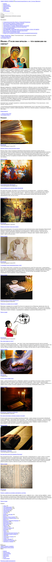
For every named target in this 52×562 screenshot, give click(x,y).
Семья (4, 535)
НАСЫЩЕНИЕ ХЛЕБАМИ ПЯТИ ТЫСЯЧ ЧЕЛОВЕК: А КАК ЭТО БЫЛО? (21, 29)
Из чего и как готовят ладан (7, 378)
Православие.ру (4, 111)
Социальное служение (8, 536)
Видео (4, 9)
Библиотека (6, 7)
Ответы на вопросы (7, 528)
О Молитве (9, 450)
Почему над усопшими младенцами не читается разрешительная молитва (20, 33)
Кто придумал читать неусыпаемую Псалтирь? (11, 454)
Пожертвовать (4, 547)
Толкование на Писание (12, 412)
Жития (4, 519)
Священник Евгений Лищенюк (10, 533)
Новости (5, 525)
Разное (4, 530)
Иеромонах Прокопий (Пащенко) (11, 520)
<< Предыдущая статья (6, 36)
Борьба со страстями (8, 514)
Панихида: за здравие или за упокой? (9, 303)
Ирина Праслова (7, 523)
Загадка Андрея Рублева (8, 28)
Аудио (4, 513)
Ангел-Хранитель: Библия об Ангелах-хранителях (15, 27)
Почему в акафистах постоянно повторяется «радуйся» (13, 492)
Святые (5, 531)
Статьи (4, 537)
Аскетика (5, 512)
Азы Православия (7, 507)
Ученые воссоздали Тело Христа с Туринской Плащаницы (16, 22)
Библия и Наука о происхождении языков (10, 148)
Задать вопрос (6, 11)
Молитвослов (6, 4)
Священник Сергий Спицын (10, 534)
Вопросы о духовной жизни (9, 518)
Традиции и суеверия (8, 541)
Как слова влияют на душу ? (7, 341)
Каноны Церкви (7, 6)
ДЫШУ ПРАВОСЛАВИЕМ (7, 1)
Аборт (4, 505)
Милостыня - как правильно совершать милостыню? (15, 30)
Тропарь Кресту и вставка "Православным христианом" (16, 25)
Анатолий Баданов (5, 184)
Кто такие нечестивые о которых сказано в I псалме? (13, 415)
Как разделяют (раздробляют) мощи (11, 31)
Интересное (3, 144)
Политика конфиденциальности (8, 560)
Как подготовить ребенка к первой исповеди (13, 23)
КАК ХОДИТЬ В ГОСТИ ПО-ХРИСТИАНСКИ (12, 188)
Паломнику (6, 529)
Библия (5, 3)
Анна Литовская (7, 509)
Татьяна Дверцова (7, 539)
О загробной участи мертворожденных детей (11, 265)
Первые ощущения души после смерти (9, 226)
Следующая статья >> (6, 37)
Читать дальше (4, 159)
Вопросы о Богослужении (7, 300)
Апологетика (6, 510)
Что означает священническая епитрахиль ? (13, 24)
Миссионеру (6, 8)
